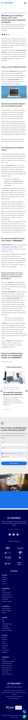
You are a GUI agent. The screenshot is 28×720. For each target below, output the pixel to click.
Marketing (24, 12)
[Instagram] (10, 535)
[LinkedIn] (14, 535)
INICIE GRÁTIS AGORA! (6, 361)
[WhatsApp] (24, 716)
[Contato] (24, 712)
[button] (2, 35)
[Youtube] (17, 535)
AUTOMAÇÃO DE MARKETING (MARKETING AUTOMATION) (11, 12)
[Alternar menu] (25, 3)
